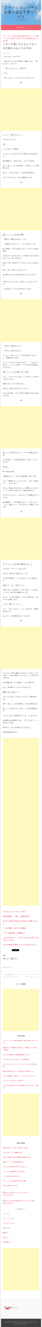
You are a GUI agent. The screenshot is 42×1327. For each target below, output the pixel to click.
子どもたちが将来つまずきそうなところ (15, 1167)
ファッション (7, 1218)
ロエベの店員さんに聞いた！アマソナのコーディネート (20, 1076)
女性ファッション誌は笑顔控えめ (13, 1162)
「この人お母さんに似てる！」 (12, 1176)
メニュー (22, 27)
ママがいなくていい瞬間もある (12, 1152)
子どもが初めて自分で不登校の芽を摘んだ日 (16, 1157)
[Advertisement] (21, 109)
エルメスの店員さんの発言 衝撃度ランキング (16, 1055)
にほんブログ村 (7, 1195)
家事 (4, 1233)
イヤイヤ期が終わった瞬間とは (14, 933)
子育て (11, 967)
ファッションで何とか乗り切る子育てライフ (21, 11)
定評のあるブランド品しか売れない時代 (15, 1148)
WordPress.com (21, 1323)
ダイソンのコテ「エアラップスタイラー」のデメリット (31, 976)
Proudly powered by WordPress (16, 1322)
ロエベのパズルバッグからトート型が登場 (16, 1059)
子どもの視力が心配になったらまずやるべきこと (20, 945)
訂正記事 (5, 1242)
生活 (4, 1237)
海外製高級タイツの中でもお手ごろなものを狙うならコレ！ (11, 976)
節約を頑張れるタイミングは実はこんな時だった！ (18, 1071)
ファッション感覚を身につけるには (14, 1171)
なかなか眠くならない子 (10, 1185)
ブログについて (7, 1223)
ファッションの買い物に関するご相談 (14, 1181)
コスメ (5, 1214)
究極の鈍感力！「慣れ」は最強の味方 (16, 916)
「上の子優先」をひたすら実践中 (14, 928)
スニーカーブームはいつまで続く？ (14, 1081)
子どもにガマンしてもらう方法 (14, 912)
